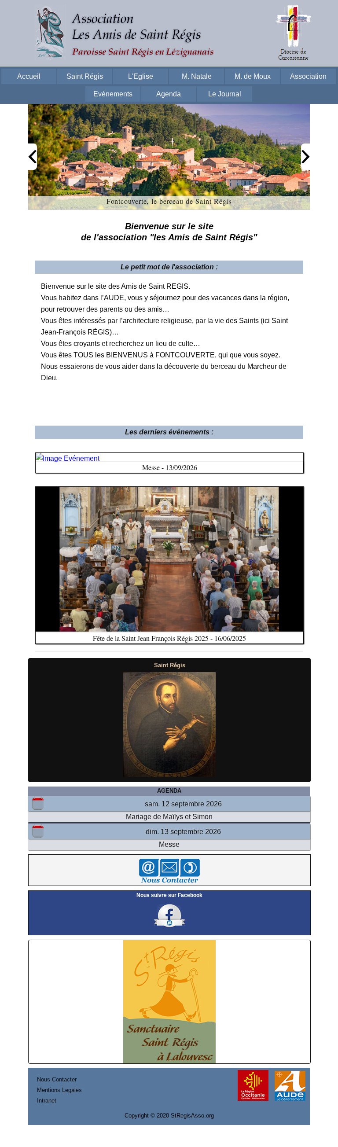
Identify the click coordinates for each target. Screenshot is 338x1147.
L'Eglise (140, 76)
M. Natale (197, 76)
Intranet (46, 1100)
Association (308, 76)
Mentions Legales (59, 1090)
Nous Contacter (57, 1079)
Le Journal (224, 94)
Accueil (28, 76)
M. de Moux (253, 76)
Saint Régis (84, 76)
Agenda (168, 94)
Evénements (112, 94)
